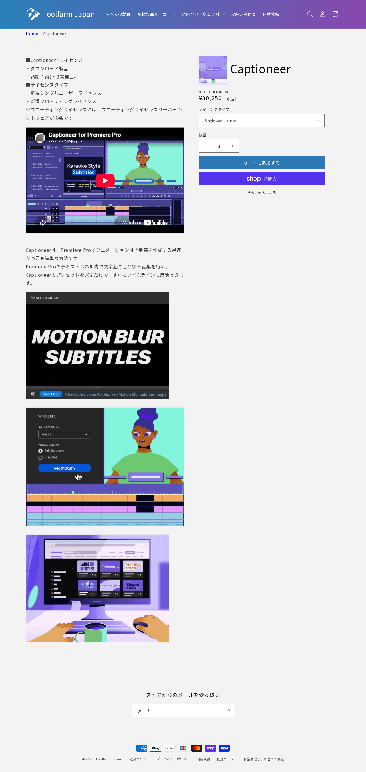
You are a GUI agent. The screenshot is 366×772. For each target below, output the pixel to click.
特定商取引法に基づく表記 (264, 759)
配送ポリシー (227, 759)
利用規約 (203, 759)
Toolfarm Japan (109, 759)
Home (32, 34)
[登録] (228, 710)
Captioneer (55, 34)
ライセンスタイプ (214, 109)
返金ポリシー (140, 759)
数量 (202, 134)
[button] (156, 14)
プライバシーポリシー (173, 759)
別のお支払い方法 (261, 192)
